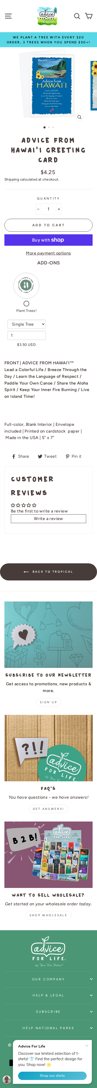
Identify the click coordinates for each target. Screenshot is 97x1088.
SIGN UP (48, 702)
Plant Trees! (26, 311)
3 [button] (53, 128)
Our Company (48, 979)
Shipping (11, 179)
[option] (48, 40)
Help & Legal (48, 995)
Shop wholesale (48, 915)
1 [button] (44, 127)
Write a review (48, 518)
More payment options (48, 253)
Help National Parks (48, 1028)
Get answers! (48, 809)
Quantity (48, 198)
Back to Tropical (52, 571)
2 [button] (49, 128)
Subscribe (48, 1012)
